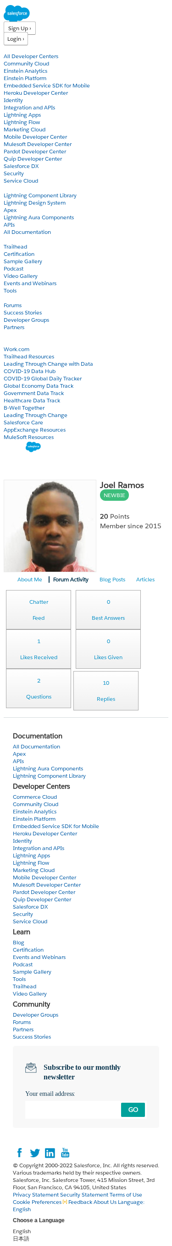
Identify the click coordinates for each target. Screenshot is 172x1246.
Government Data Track (34, 393)
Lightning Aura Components (39, 217)
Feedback (80, 1202)
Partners (14, 327)
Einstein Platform (25, 78)
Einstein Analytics (25, 71)
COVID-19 (17, 342)
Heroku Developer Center (36, 93)
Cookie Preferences (38, 1202)
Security (14, 173)
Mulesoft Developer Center (38, 144)
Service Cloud (21, 180)
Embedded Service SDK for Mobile (47, 85)
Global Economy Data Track (38, 386)
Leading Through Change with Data (48, 364)
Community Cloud (26, 63)
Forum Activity (71, 579)
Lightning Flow (22, 122)
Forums (13, 305)
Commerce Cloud (35, 797)
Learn (11, 239)
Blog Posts (112, 579)
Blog (10, 334)
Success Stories (23, 312)
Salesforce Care (23, 422)
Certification (19, 254)
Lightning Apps (22, 115)
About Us (105, 1202)
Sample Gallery (23, 261)
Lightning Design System (35, 202)
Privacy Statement (36, 1194)
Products (16, 49)
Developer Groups (26, 320)
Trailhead (15, 246)
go (133, 1109)
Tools (10, 290)
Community (20, 298)
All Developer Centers (31, 56)
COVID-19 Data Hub (29, 371)
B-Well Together (24, 408)
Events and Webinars (30, 283)
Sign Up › (19, 28)
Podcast (13, 268)
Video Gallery (21, 276)
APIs (9, 224)
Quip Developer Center (33, 159)
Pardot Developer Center (35, 151)
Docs (10, 188)
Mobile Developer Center (35, 137)
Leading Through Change (35, 415)
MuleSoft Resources (29, 437)
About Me (29, 579)
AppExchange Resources (35, 429)
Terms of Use (126, 1194)
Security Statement (85, 1194)
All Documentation (27, 232)
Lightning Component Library (40, 195)
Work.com (16, 349)
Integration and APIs (29, 107)
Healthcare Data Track (32, 400)
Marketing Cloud (24, 129)
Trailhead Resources (29, 356)
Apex (10, 210)
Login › (15, 39)
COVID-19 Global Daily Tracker (43, 378)
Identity (13, 100)
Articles (145, 579)
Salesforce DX (21, 166)
